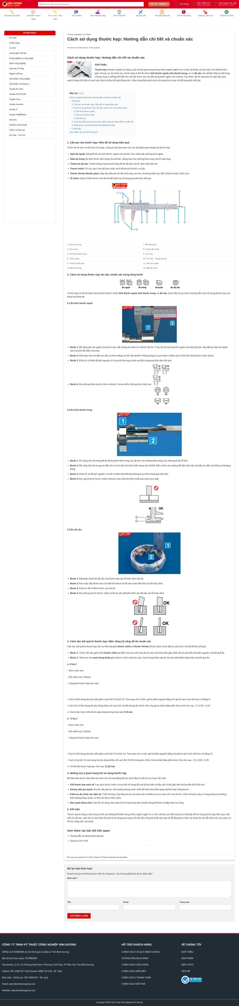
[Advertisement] (23, 180)
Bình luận (72, 881)
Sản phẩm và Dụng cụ (19, 84)
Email (125, 905)
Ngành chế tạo (15, 73)
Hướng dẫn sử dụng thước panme (86, 839)
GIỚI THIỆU (187, 955)
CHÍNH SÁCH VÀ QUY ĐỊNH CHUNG (141, 955)
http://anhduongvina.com (23, 994)
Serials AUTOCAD (17, 94)
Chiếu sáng (14, 43)
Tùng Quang (94, 48)
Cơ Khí (12, 48)
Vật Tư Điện (76, 16)
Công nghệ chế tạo (17, 53)
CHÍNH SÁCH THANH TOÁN (136, 981)
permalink (123, 861)
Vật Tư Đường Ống (98, 16)
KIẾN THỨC (187, 968)
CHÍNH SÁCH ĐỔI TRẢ (133, 987)
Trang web (184, 905)
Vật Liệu (13, 119)
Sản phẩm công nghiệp (19, 79)
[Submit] (146, 4)
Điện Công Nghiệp (17, 63)
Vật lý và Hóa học (17, 130)
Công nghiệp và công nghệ (21, 58)
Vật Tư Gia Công (184, 16)
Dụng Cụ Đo (141, 16)
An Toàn (13, 38)
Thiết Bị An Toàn (227, 16)
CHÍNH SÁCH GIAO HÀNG (135, 968)
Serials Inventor (16, 104)
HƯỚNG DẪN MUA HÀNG (135, 962)
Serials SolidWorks (17, 114)
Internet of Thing (16, 68)
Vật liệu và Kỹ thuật (18, 125)
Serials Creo (14, 99)
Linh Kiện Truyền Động (33, 17)
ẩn (81, 93)
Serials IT (13, 109)
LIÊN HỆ (185, 974)
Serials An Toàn (16, 89)
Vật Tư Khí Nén (119, 16)
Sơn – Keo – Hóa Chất (55, 17)
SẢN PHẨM (187, 962)
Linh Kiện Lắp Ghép (12, 16)
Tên (69, 905)
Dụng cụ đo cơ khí (79, 844)
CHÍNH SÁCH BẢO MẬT (134, 974)
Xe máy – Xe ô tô (17, 135)
